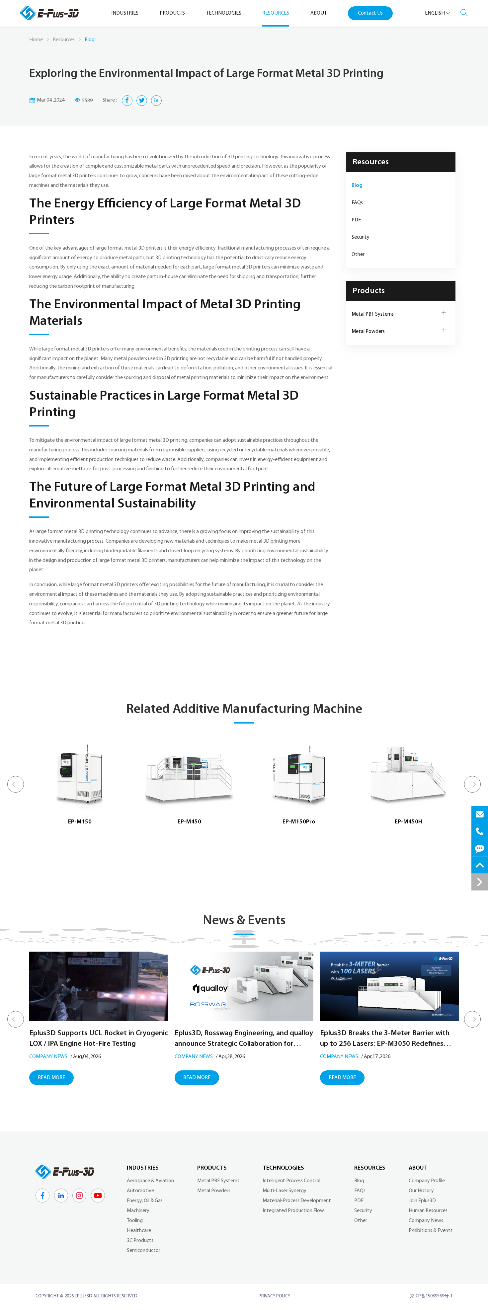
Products (369, 291)
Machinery (138, 1210)
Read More (51, 1077)
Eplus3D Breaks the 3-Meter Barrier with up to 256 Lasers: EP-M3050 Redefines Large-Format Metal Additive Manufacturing (384, 1039)
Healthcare (139, 1230)
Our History (421, 1191)
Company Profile (427, 1181)
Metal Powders (368, 331)
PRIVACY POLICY (274, 1296)
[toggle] (479, 882)
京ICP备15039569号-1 (431, 1296)
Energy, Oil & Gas (145, 1200)
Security (360, 237)
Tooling (135, 1220)
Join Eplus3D (422, 1200)
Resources (64, 39)
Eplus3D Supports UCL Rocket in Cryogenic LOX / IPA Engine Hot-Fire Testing (98, 1039)
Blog (357, 185)
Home (36, 39)
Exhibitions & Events (430, 1230)
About (418, 1168)
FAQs (357, 202)
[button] (15, 784)
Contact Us (370, 13)
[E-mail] (479, 814)
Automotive (140, 1191)
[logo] (49, 13)
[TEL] (479, 831)
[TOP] (479, 865)
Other (358, 254)
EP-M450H (408, 822)
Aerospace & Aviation (150, 1181)
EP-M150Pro (299, 822)
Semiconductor (143, 1250)
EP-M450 (189, 822)
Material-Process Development (297, 1200)
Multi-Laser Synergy (284, 1191)
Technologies (283, 1168)
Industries (143, 1168)
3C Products (140, 1240)
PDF (356, 220)
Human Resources (428, 1210)
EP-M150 (80, 822)
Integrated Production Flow (293, 1210)
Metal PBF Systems (373, 314)
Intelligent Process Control (291, 1181)
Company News (48, 1056)
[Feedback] (479, 848)
